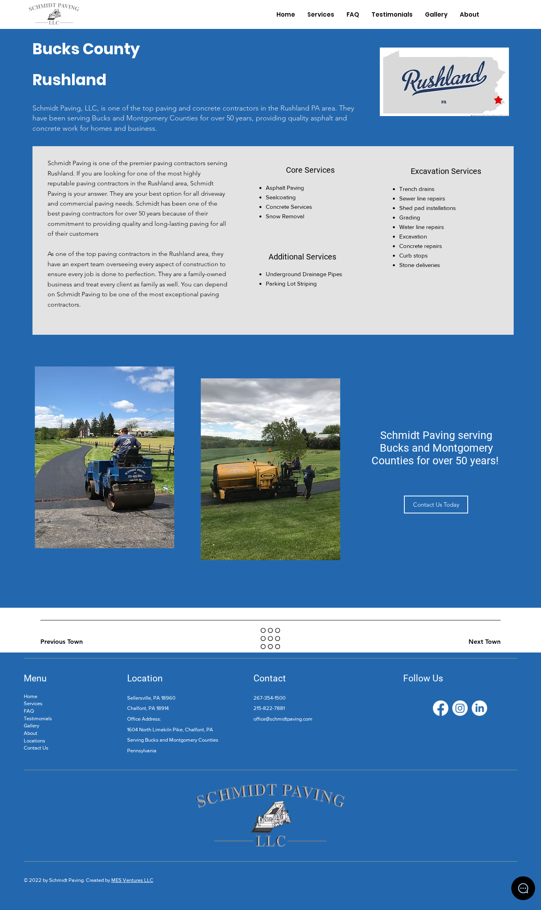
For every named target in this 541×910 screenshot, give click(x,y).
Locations (34, 741)
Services (33, 703)
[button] (436, 504)
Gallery (31, 726)
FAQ (29, 711)
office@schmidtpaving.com (282, 719)
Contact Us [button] (36, 748)
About (30, 733)
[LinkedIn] (479, 708)
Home (30, 696)
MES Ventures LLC (132, 880)
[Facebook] (440, 708)
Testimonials (38, 718)
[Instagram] (460, 708)
